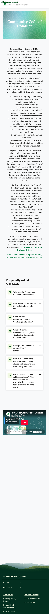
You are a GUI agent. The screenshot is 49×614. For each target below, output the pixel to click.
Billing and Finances (32, 599)
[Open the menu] (45, 4)
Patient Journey (31, 594)
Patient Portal (29, 602)
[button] (10, 292)
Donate (6, 583)
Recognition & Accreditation (8, 606)
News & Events (9, 611)
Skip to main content (9, 2)
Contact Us (7, 587)
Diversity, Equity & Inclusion (10, 600)
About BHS (8, 594)
